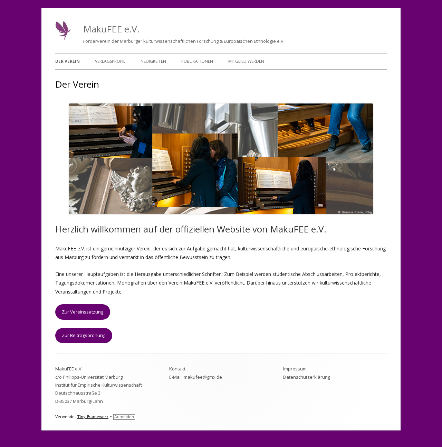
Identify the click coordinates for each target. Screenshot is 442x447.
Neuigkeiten (153, 61)
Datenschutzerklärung (306, 377)
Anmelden (124, 417)
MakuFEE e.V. (111, 29)
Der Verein (67, 61)
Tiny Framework (92, 417)
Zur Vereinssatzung (82, 312)
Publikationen (197, 61)
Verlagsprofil (110, 61)
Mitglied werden (246, 61)
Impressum (295, 369)
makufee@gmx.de (203, 377)
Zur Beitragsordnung (83, 335)
